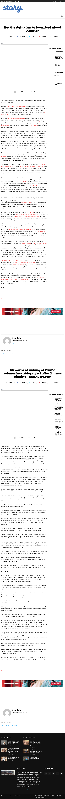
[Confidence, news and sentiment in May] (51, 83)
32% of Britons (41, 231)
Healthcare (53, 795)
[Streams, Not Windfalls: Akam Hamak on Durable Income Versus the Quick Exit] (26, 742)
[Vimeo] (60, 1)
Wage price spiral (26, 202)
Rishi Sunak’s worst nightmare (17, 106)
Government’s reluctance (35, 122)
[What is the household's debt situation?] (51, 76)
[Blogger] (46, 773)
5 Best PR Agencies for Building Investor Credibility (13, 759)
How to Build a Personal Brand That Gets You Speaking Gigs (13, 743)
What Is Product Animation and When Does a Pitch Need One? (35, 759)
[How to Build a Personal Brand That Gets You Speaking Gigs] (4, 742)
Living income (37, 247)
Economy (32, 23)
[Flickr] (53, 773)
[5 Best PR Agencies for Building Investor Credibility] (4, 759)
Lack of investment (32, 185)
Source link (4, 299)
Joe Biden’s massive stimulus (16, 118)
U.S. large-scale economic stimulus (25, 262)
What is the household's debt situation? (59, 77)
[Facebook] (53, 1)
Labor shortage (26, 243)
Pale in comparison (19, 264)
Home (35, 795)
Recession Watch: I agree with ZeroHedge (59, 64)
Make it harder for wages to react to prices (26, 216)
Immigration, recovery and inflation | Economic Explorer (59, 70)
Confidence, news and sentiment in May (59, 83)
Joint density (30, 212)
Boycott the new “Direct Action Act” (46, 324)
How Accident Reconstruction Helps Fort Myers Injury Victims (36, 751)
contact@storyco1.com (29, 790)
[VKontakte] (61, 773)
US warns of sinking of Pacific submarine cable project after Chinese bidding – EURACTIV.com (16, 326)
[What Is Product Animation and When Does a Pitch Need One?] (26, 759)
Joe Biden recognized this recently (11, 260)
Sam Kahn (21, 92)
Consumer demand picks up (21, 180)
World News (46, 795)
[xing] (13, 343)
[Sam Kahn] (15, 92)
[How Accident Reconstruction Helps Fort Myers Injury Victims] (26, 751)
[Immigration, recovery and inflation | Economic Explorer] (51, 70)
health (40, 155)
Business (40, 795)
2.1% (8, 114)
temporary (37, 178)
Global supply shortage (21, 182)
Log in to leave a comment (9, 353)
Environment (37, 797)
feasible (3, 156)
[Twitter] (58, 1)
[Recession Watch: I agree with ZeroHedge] (51, 64)
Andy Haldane (34, 125)
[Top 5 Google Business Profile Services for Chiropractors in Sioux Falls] (4, 750)
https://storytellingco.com (19, 340)
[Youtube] (63, 1)
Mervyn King (5, 125)
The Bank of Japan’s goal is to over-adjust (31, 166)
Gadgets (43, 797)
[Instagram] (56, 1)
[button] (62, 16)
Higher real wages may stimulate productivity (21, 229)
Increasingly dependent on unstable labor (27, 214)
